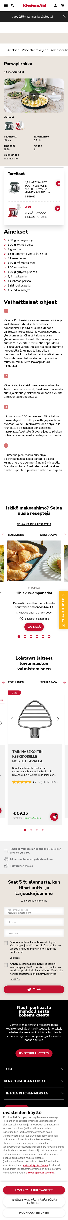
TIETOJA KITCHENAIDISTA (26, 1093)
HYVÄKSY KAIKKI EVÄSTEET (34, 1190)
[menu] (6, 5)
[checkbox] (6, 943)
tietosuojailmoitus (36, 900)
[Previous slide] (12, 719)
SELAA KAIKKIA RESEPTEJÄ (34, 524)
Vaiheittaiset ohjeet (35, 50)
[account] (55, 6)
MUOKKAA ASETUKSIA (34, 1212)
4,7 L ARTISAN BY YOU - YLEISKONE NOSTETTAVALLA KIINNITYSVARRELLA (37, 187)
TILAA (37, 989)
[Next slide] (58, 719)
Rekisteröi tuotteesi (34, 1053)
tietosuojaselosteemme (40, 1172)
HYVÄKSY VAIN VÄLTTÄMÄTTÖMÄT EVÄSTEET (34, 1201)
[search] (12, 5)
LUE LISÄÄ (34, 627)
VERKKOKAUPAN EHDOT (25, 1081)
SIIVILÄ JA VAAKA (35, 213)
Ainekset (13, 50)
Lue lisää (15, 958)
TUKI (8, 1069)
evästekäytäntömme (35, 1165)
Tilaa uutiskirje (63, 610)
